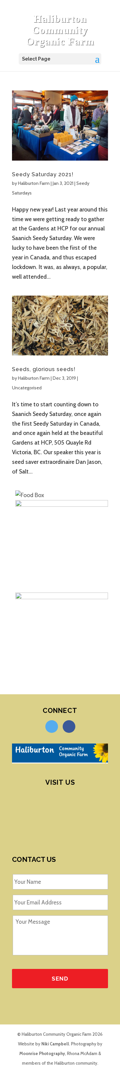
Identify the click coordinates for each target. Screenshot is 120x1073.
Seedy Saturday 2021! (43, 174)
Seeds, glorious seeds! (44, 369)
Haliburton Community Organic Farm (60, 30)
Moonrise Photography (42, 1053)
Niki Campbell (55, 1043)
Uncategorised (27, 388)
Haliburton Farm (34, 183)
